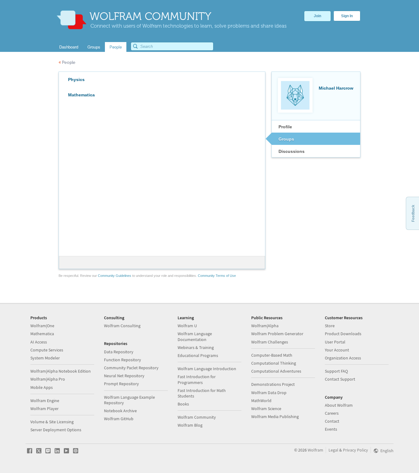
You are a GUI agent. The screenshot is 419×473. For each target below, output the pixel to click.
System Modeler (45, 358)
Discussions (292, 151)
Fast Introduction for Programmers (197, 379)
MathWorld (261, 400)
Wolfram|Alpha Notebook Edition (60, 371)
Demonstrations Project (273, 384)
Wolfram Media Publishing (275, 416)
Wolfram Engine (44, 400)
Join (317, 16)
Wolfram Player (44, 408)
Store (330, 325)
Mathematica (42, 333)
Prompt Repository (121, 383)
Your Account (337, 350)
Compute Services (46, 350)
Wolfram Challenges (269, 342)
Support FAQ (336, 371)
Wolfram (315, 450)
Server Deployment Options (55, 429)
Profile (285, 126)
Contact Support (340, 379)
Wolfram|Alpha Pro (47, 379)
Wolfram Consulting (122, 325)
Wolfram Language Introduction (207, 368)
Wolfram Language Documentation (195, 336)
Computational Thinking (273, 363)
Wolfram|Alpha (265, 325)
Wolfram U (187, 325)
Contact (332, 421)
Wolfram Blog (190, 425)
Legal (333, 450)
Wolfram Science (266, 408)
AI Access (38, 342)
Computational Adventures (276, 371)
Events (331, 429)
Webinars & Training (196, 347)
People (67, 62)
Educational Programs (198, 355)
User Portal (335, 342)
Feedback (413, 213)
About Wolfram (339, 405)
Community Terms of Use (217, 275)
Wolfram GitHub (118, 418)
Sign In (347, 16)
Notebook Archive (120, 410)
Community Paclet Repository (131, 367)
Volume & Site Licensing (52, 422)
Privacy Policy (355, 450)
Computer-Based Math (271, 355)
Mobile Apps (41, 387)
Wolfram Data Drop (268, 392)
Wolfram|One (42, 325)
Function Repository (122, 360)
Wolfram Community (197, 417)
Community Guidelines (114, 275)
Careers (332, 413)
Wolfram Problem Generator (277, 333)
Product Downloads (343, 333)
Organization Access (343, 358)
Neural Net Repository (124, 375)
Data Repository (118, 352)
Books (183, 404)
